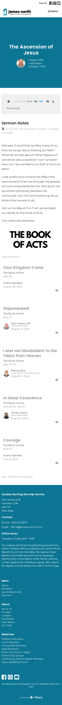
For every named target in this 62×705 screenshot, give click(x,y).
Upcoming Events (12, 592)
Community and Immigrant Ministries (22, 658)
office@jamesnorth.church (26, 526)
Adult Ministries (10, 649)
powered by (29, 700)
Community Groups (13, 655)
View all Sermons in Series (17, 476)
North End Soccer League (16, 652)
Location (6, 615)
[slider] (19, 101)
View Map (8, 510)
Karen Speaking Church (15, 662)
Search (43, 3)
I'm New (6, 612)
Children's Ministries (12, 639)
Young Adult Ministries (14, 645)
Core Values (8, 622)
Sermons (7, 595)
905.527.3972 (19, 522)
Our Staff (7, 625)
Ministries (7, 588)
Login (31, 686)
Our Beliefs (8, 618)
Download (13, 108)
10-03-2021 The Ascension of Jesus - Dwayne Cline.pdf (30, 130)
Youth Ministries (10, 642)
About (5, 585)
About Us (7, 609)
